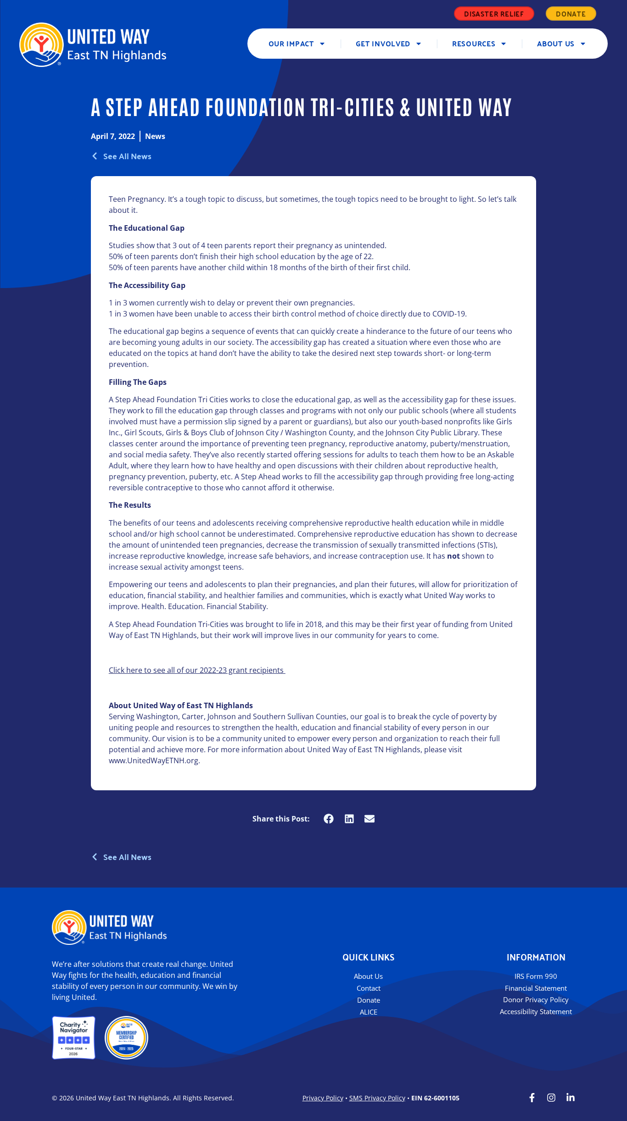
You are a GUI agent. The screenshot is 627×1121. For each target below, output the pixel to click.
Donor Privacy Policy (536, 999)
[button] (329, 818)
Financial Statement (536, 988)
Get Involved (383, 43)
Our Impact (291, 43)
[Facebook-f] (532, 1097)
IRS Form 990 (536, 976)
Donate (368, 999)
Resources (473, 43)
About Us (556, 43)
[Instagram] (551, 1097)
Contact (369, 988)
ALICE (368, 1011)
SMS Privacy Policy (377, 1097)
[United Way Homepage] (92, 44)
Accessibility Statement (536, 1011)
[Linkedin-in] (570, 1097)
